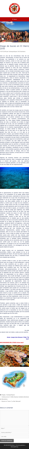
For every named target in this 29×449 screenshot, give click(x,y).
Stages (4, 395)
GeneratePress (14, 446)
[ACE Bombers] (14, 8)
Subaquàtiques (10, 395)
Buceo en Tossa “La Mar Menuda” (11, 401)
